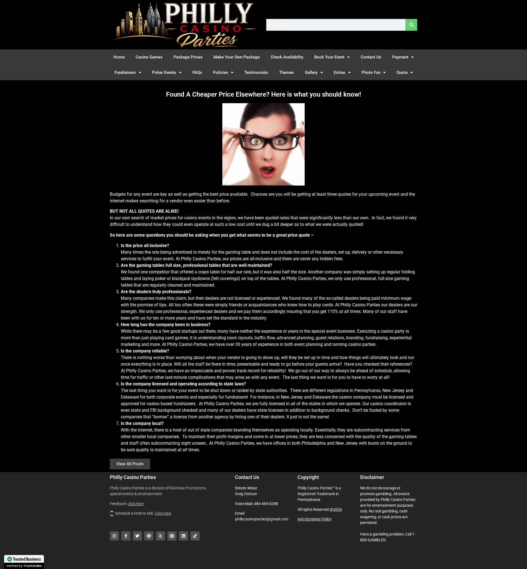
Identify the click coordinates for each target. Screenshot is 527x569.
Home (119, 57)
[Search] (411, 25)
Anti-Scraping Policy (315, 519)
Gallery (311, 72)
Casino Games (149, 57)
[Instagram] (114, 535)
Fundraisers (125, 72)
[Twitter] (137, 535)
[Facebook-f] (125, 535)
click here (136, 503)
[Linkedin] (183, 535)
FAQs (197, 72)
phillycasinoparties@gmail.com (261, 519)
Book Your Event (329, 57)
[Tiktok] (195, 535)
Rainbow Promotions (188, 488)
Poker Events (164, 72)
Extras (339, 72)
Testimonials (256, 72)
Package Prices (188, 57)
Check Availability (287, 57)
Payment (400, 57)
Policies (220, 72)
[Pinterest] (171, 535)
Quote (402, 72)
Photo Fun (370, 72)
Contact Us (371, 57)
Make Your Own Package (237, 57)
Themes (286, 72)
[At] (148, 535)
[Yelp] (160, 535)
